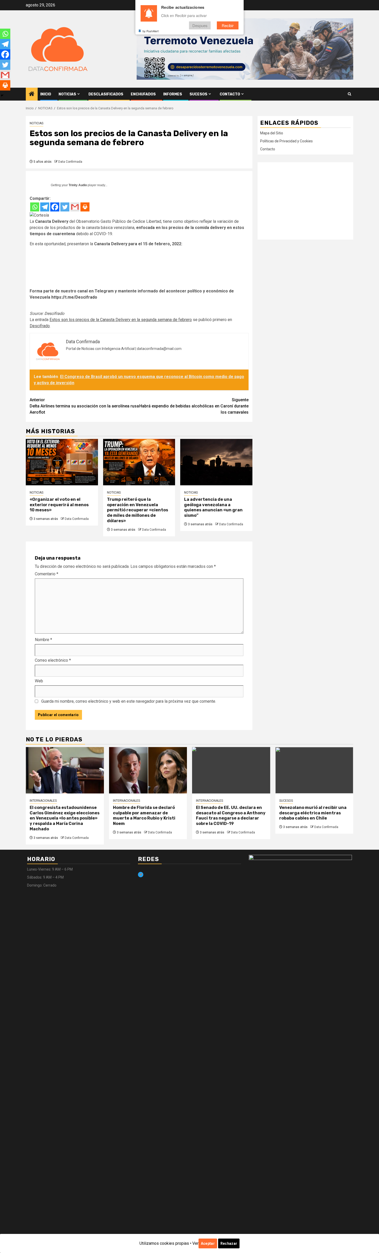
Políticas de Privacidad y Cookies (286, 141)
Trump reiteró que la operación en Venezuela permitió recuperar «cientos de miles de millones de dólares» (137, 510)
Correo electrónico (53, 660)
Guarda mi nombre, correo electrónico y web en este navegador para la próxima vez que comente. (128, 701)
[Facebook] (54, 206)
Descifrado (54, 313)
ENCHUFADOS (143, 94)
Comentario (46, 573)
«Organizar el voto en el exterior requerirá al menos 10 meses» (59, 505)
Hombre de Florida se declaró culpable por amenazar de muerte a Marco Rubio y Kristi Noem (144, 815)
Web (39, 680)
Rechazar (228, 1243)
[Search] (349, 94)
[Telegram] (44, 206)
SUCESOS (198, 94)
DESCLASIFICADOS (105, 94)
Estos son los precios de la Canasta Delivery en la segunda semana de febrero (121, 319)
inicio (45, 94)
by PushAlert (151, 31)
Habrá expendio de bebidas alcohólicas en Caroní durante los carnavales (194, 406)
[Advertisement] (305, 201)
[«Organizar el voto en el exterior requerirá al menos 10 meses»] (62, 462)
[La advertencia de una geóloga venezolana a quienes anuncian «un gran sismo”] (216, 462)
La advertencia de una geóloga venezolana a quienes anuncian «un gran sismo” (213, 507)
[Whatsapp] (34, 206)
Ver (195, 1243)
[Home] (32, 94)
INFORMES (172, 94)
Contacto (230, 94)
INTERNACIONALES (43, 800)
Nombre (43, 639)
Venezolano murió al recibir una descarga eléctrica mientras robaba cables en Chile (313, 813)
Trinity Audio (78, 185)
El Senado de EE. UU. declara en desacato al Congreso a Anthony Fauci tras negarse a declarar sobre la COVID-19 (231, 815)
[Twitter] (64, 206)
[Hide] (2, 95)
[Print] (84, 206)
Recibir (228, 25)
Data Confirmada (70, 161)
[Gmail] (74, 206)
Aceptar (208, 1243)
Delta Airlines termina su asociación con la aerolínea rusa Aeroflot (84, 406)
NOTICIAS (67, 94)
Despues (200, 25)
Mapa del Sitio (271, 133)
